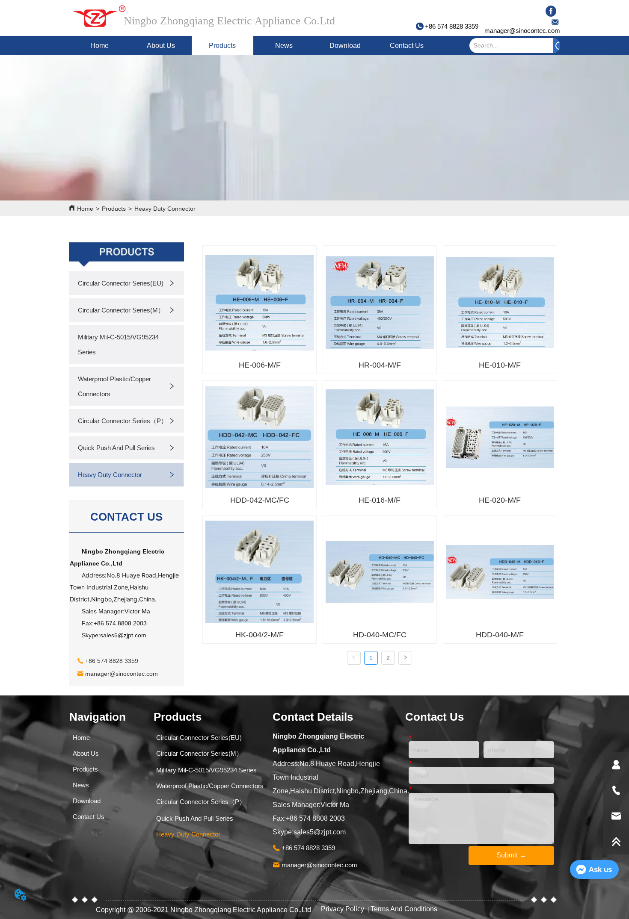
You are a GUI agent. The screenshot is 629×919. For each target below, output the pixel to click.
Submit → (511, 855)
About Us (161, 45)
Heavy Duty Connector (165, 208)
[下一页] (405, 658)
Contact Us (407, 45)
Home (99, 45)
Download (345, 45)
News (284, 45)
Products (222, 45)
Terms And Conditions (404, 909)
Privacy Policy (343, 909)
